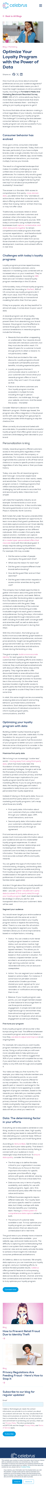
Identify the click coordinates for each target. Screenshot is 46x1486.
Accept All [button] (17, 1482)
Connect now (10, 1289)
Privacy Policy (11, 1423)
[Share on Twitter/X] (18, 74)
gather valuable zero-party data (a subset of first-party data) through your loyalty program (21, 893)
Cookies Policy (25, 1467)
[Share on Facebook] (14, 74)
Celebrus (35, 1268)
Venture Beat (19, 1144)
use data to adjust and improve (24, 1037)
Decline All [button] (28, 1482)
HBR (36, 276)
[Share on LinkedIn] (21, 74)
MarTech (30, 289)
